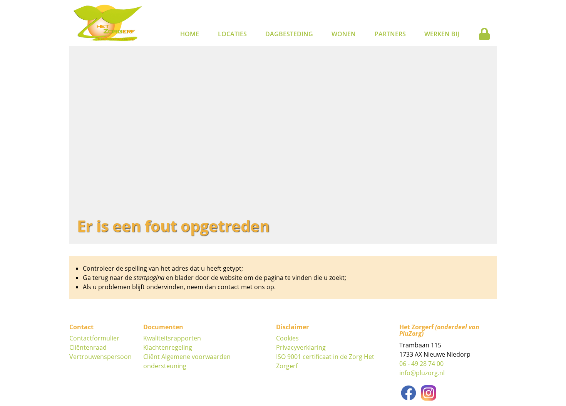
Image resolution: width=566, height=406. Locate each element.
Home (189, 34)
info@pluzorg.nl (422, 373)
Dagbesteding (289, 34)
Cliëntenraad (88, 347)
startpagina (149, 277)
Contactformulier (94, 338)
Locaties (232, 34)
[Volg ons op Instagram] (428, 393)
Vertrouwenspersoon (100, 356)
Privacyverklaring (301, 347)
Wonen (344, 34)
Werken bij (441, 34)
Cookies (287, 338)
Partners (390, 34)
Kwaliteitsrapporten (172, 338)
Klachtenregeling (167, 347)
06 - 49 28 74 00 (421, 363)
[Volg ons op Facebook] (408, 393)
